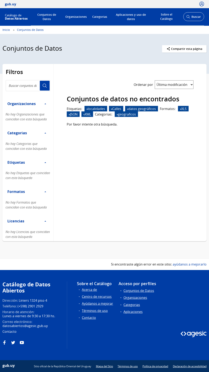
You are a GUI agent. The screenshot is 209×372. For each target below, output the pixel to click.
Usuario (45, 86)
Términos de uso (95, 310)
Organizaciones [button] (21, 103)
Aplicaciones (133, 311)
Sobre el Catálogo (166, 16)
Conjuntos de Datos (46, 17)
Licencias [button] (15, 221)
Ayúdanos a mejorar (97, 303)
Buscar (193, 18)
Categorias (99, 17)
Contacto (89, 317)
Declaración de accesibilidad (190, 366)
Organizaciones (76, 17)
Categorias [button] (17, 133)
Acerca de (89, 289)
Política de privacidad (155, 366)
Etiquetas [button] (16, 162)
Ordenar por (143, 84)
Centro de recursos (97, 296)
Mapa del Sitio (104, 366)
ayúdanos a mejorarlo (190, 264)
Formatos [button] (16, 191)
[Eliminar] (87, 109)
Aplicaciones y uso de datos (131, 17)
